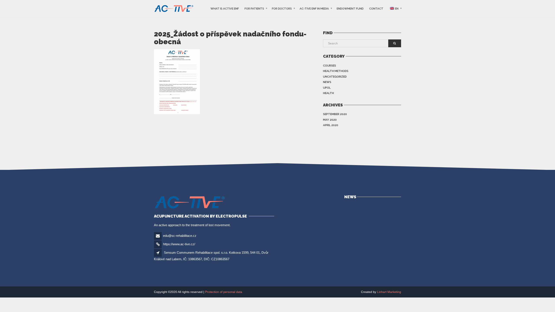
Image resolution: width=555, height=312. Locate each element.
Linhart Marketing (389, 292)
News (327, 82)
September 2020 (335, 114)
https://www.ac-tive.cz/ (179, 244)
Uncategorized (335, 76)
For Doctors (282, 8)
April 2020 (330, 125)
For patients (254, 8)
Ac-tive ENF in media (314, 8)
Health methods (335, 71)
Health (328, 93)
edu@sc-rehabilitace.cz (179, 235)
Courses (329, 65)
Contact (376, 8)
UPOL (327, 87)
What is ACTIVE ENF (225, 8)
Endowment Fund (350, 8)
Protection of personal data (223, 292)
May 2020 (330, 119)
